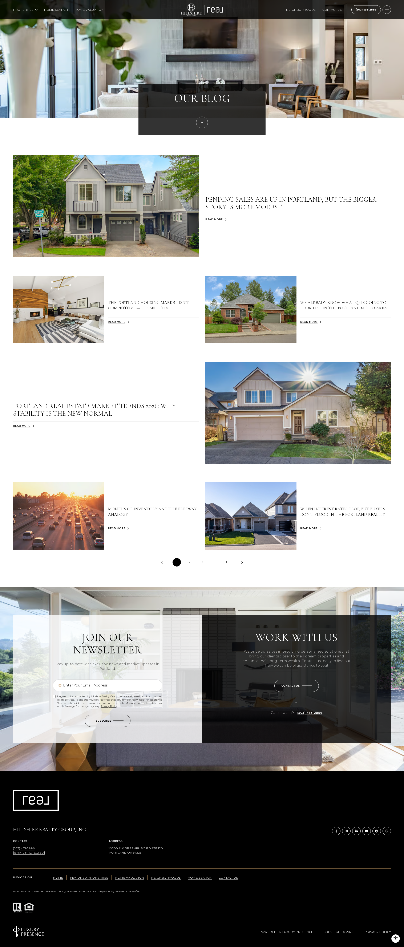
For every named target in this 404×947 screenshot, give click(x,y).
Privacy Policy (109, 706)
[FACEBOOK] (336, 831)
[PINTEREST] (376, 831)
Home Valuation (89, 10)
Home (58, 877)
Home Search (56, 10)
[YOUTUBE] (366, 831)
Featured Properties (89, 877)
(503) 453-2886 (366, 9)
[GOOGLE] (387, 831)
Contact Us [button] (228, 877)
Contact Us (332, 10)
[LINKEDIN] (356, 831)
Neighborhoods (301, 10)
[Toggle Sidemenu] (387, 9)
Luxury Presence (297, 932)
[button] (296, 686)
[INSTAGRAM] (346, 831)
